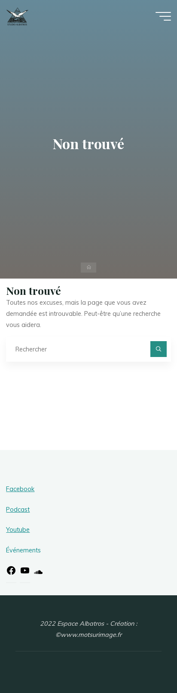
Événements (23, 550)
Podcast (18, 509)
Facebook (20, 489)
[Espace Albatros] (17, 16)
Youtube (18, 530)
